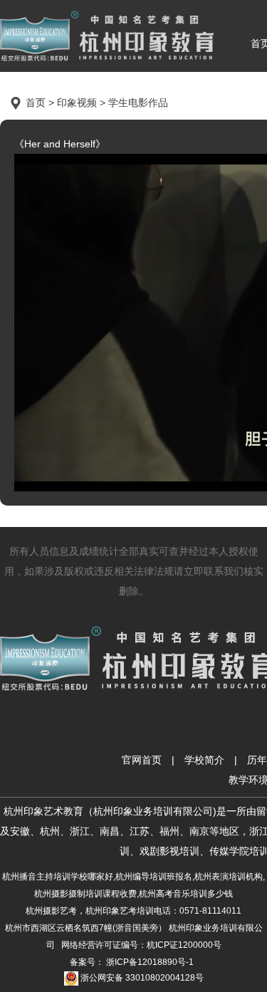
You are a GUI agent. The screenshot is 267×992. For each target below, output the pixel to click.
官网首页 (142, 760)
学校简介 (204, 760)
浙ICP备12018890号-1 (149, 962)
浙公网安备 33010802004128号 (141, 978)
